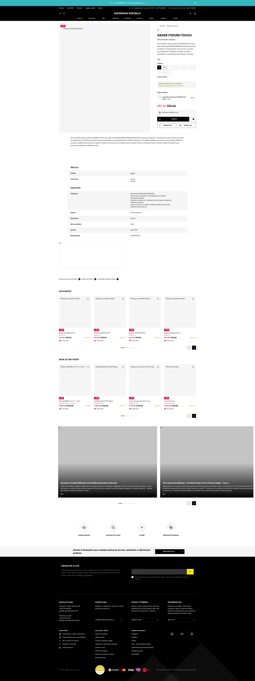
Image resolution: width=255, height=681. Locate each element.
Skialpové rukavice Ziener (68, 279)
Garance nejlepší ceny (170, 112)
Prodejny (79, 8)
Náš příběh (70, 8)
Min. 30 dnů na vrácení (70, 640)
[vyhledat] (60, 13)
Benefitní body (100, 657)
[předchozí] (189, 348)
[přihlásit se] (190, 13)
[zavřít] (195, 3)
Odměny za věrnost (69, 644)
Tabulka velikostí (162, 76)
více (158, 59)
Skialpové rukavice (172, 26)
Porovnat (65, 340)
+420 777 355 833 (191, 8)
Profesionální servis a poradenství (74, 637)
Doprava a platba (101, 634)
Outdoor (127, 18)
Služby (133, 640)
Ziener (132, 173)
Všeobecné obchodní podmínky (106, 644)
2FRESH (170, 670)
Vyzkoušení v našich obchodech (74, 634)
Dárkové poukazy (101, 651)
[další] (194, 348)
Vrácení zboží (99, 637)
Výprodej (79, 18)
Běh (103, 18)
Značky (163, 18)
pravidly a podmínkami (84, 575)
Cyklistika (91, 18)
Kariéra (100, 8)
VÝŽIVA (151, 18)
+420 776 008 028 (160, 8)
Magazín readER (90, 8)
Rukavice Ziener (88, 279)
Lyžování (115, 18)
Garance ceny (100, 647)
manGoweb (192, 670)
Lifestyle (139, 18)
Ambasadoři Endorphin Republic (142, 647)
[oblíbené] (64, 13)
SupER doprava (68, 647)
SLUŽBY (175, 18)
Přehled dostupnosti (165, 85)
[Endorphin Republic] (127, 13)
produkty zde (138, 3)
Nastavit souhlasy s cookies (104, 654)
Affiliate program (137, 651)
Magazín (134, 637)
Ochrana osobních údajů (103, 640)
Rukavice (162, 26)
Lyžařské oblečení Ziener (107, 279)
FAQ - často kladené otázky (141, 644)
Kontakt (61, 8)
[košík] (195, 13)
